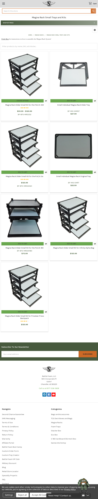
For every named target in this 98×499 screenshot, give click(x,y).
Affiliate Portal (8, 443)
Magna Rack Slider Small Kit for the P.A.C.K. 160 (24, 248)
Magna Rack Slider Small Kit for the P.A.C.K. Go (24, 176)
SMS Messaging (8, 418)
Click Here (5, 39)
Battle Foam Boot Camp (12, 447)
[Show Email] (83, 495)
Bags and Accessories (60, 414)
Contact (5, 484)
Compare (46, 100)
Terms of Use (7, 422)
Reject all (22, 495)
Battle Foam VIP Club (11, 459)
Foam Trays (56, 427)
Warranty (6, 439)
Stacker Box (56, 431)
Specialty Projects (9, 475)
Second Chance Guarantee (13, 414)
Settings (9, 495)
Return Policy (7, 435)
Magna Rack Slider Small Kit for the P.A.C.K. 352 (24, 105)
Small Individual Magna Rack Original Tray (73, 176)
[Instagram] (44, 395)
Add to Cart (71, 101)
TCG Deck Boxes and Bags (61, 418)
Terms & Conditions (10, 427)
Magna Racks (56, 422)
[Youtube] (54, 395)
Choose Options (23, 101)
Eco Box (54, 435)
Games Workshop (58, 443)
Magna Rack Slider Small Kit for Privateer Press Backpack (24, 317)
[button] (94, 30)
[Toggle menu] (3, 3)
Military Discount (9, 463)
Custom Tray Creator (10, 455)
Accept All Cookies (40, 495)
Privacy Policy (8, 431)
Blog (4, 467)
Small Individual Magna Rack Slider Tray (73, 105)
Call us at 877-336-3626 (49, 388)
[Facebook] (49, 395)
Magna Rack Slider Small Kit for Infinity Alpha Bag (73, 248)
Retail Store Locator (10, 471)
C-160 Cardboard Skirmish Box (63, 439)
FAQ (3, 480)
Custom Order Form (10, 451)
